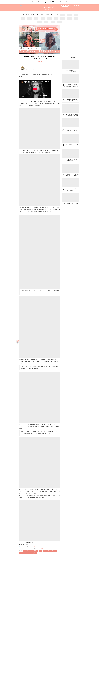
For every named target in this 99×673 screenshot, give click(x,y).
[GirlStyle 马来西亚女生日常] (49, 8)
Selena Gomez (52, 550)
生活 (37, 14)
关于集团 (31, 1)
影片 (51, 14)
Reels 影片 (56, 14)
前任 (35, 552)
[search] (70, 5)
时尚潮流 (32, 14)
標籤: (20, 550)
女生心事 (47, 14)
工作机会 (67, 1)
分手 (45, 550)
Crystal (29, 67)
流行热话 (22, 14)
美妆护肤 (27, 14)
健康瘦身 (41, 14)
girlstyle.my (35, 546)
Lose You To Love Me (26, 552)
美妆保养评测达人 (39, 548)
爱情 (40, 550)
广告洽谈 (60, 1)
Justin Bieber (33, 550)
